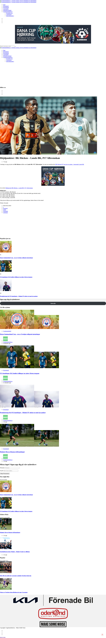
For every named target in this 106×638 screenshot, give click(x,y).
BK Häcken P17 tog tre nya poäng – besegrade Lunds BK (69, 164)
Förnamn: (2, 467)
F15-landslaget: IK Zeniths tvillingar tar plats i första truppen (16, 277)
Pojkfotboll (6, 409)
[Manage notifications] (102, 634)
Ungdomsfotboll (7, 331)
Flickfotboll (6, 370)
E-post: (1, 470)
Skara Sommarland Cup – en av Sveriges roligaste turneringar (16, 257)
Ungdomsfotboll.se (7, 342)
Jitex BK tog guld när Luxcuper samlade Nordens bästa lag (15, 575)
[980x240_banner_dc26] (53, 43)
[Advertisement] (53, 74)
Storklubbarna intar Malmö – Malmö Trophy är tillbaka (15, 551)
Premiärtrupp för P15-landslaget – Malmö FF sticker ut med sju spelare (19, 296)
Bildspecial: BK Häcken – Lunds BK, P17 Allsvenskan (19, 188)
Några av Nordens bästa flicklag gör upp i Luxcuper (14, 592)
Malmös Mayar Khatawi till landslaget (12, 452)
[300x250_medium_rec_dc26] (53, 185)
